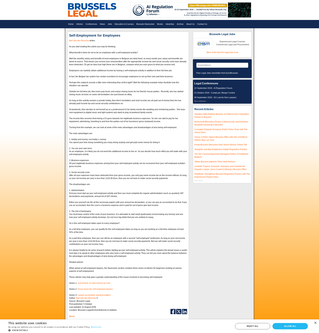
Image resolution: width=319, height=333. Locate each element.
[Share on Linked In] (184, 311)
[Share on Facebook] (173, 311)
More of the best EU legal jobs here (222, 52)
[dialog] (159, 326)
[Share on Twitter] (179, 311)
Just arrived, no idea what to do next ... (95, 283)
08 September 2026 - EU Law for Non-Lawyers (215, 97)
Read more (96, 327)
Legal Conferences (206, 83)
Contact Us (202, 24)
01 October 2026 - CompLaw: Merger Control (214, 93)
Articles (79, 24)
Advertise (170, 24)
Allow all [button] (290, 326)
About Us (190, 24)
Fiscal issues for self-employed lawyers (95, 289)
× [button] (315, 323)
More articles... (199, 180)
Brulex (160, 24)
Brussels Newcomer (145, 24)
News (102, 24)
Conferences (91, 24)
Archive (180, 24)
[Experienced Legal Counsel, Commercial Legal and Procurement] (203, 43)
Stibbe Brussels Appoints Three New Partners (214, 162)
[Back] (72, 316)
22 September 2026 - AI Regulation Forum (213, 88)
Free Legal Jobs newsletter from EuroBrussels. (217, 73)
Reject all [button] (252, 326)
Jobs (110, 24)
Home (71, 24)
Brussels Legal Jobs (222, 34)
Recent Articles (203, 109)
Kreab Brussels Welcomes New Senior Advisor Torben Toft (220, 145)
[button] (55, 330)
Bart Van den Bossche (79, 40)
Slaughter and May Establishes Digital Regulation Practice (220, 149)
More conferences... (200, 101)
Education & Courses (124, 24)
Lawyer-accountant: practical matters (94, 295)
